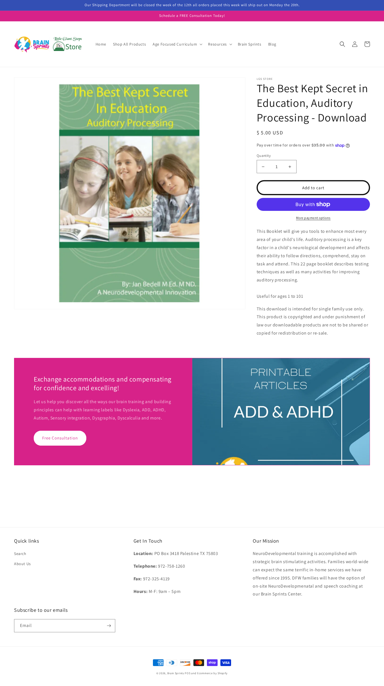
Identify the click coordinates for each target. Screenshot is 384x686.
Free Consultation (60, 438)
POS (187, 673)
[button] (177, 44)
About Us (22, 563)
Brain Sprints (175, 673)
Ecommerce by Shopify (212, 673)
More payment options (313, 218)
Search (20, 553)
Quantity (264, 155)
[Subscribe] (109, 625)
